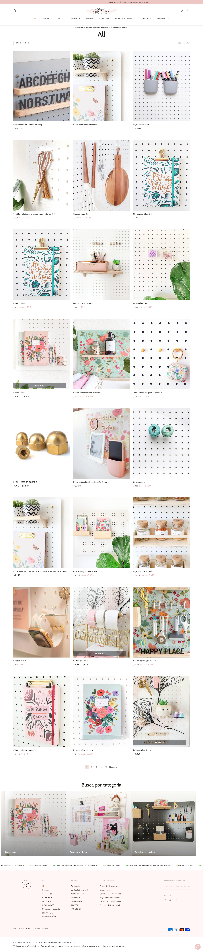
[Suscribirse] (188, 886)
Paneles (45, 890)
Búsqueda (75, 886)
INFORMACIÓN (49, 916)
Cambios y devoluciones (110, 894)
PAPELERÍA (47, 897)
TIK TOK (75, 905)
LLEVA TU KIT (48, 913)
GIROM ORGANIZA (26, 928)
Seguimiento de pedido (110, 897)
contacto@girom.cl (79, 890)
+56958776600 (77, 894)
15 (106, 767)
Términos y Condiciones (110, 901)
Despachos (105, 890)
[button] (15, 10)
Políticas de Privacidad (110, 905)
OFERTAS (46, 901)
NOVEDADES (48, 905)
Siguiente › (114, 767)
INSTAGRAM (76, 901)
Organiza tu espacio (51, 909)
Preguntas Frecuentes (109, 886)
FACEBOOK (76, 909)
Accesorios (47, 894)
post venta (75, 897)
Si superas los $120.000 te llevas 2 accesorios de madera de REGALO (101, 27)
